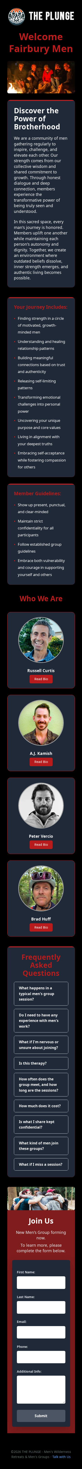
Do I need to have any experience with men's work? (39, 1021)
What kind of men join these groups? (38, 1146)
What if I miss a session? (40, 1164)
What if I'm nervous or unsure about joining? (39, 1044)
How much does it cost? (40, 1105)
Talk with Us (61, 1457)
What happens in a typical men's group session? (36, 993)
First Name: (26, 1272)
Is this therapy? (33, 1063)
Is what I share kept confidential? (36, 1124)
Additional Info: (29, 1371)
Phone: (22, 1346)
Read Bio (41, 679)
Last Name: (26, 1297)
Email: (21, 1321)
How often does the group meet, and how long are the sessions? (38, 1085)
